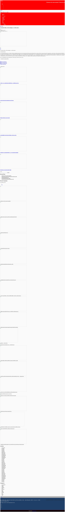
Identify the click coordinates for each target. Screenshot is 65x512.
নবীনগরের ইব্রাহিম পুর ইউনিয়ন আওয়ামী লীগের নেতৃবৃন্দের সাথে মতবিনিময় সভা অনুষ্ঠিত (9, 360)
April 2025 (3, 461)
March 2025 (3, 462)
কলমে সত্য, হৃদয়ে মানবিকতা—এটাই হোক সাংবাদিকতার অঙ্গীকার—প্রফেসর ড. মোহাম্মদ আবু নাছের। (10, 295)
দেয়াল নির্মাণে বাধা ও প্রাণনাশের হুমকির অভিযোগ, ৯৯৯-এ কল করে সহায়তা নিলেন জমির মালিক (9, 152)
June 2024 (3, 470)
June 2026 (3, 449)
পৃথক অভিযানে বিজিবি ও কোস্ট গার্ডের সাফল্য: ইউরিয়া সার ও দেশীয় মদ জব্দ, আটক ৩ (8, 135)
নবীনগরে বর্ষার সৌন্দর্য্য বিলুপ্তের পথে (5, 177)
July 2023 (3, 479)
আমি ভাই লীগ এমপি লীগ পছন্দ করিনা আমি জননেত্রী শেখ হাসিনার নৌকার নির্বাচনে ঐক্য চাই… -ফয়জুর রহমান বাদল (12, 376)
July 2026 (3, 448)
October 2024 (3, 466)
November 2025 (4, 455)
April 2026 (3, 451)
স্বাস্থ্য (2, 20)
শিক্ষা (2, 21)
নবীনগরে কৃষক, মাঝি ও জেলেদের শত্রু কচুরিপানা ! (47, 2)
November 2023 (4, 476)
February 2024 (3, 473)
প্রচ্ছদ (3, 14)
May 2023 (3, 481)
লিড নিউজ (5, 24)
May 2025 (3, 460)
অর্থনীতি (3, 18)
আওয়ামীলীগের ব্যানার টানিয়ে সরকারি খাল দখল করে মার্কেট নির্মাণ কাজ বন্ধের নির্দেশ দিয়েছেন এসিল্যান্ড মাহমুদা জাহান (12, 444)
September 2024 (4, 467)
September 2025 (4, 457)
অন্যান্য (2, 26)
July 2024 (3, 469)
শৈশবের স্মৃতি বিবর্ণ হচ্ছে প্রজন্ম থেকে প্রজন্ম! (6, 178)
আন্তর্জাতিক (3, 487)
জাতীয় (2, 15)
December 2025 (4, 454)
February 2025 (3, 463)
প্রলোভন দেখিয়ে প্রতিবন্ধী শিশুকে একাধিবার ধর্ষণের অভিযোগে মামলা (7, 428)
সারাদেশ (2, 494)
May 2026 (3, 450)
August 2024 (3, 468)
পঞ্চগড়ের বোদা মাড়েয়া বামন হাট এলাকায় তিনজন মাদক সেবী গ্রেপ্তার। (7, 100)
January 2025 (3, 464)
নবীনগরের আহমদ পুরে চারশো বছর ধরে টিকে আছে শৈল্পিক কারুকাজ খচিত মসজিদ (9, 176)
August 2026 (3, 447)
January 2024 (3, 474)
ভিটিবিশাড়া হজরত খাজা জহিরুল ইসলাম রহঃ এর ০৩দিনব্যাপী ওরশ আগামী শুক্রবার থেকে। (9, 311)
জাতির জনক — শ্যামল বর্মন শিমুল (3, 343)
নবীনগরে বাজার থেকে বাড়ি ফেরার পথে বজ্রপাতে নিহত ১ (6, 411)
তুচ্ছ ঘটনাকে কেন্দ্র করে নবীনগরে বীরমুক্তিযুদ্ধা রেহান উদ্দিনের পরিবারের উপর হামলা (8, 392)
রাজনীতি (2, 491)
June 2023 (3, 480)
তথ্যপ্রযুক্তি (3, 19)
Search (1, 171)
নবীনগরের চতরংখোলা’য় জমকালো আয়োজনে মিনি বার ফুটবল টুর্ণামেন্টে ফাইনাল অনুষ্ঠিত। (9, 327)
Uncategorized (3, 484)
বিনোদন (3, 22)
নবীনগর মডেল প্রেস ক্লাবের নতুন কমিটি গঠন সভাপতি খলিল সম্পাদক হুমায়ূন (8, 395)
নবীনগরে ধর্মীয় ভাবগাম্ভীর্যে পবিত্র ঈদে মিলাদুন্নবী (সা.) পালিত (8, 179)
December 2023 (4, 475)
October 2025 (3, 456)
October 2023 (3, 477)
